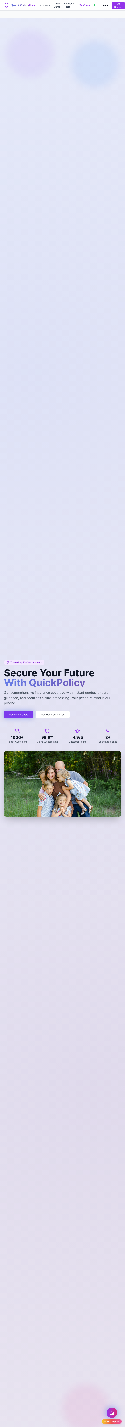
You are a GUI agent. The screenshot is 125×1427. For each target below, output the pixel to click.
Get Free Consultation (52, 714)
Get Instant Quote (18, 714)
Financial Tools (69, 5)
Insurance (44, 5)
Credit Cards (57, 5)
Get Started (118, 5)
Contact (87, 5)
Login (105, 5)
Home (32, 5)
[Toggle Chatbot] (112, 1413)
